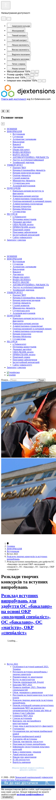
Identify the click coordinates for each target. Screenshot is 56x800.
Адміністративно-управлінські (28, 198)
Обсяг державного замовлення (28, 692)
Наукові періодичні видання (26, 173)
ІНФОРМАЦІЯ (14, 131)
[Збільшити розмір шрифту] (36, 74)
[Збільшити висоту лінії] (32, 77)
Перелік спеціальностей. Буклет (28, 682)
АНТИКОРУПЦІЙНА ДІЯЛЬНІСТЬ (31, 157)
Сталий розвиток (21, 178)
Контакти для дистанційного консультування (27, 722)
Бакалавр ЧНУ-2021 (22, 684)
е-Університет (19, 216)
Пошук (41, 380)
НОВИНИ (12, 129)
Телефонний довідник (23, 162)
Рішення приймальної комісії (27, 736)
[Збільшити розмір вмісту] (37, 71)
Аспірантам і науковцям (24, 139)
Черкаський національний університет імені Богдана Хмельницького (27, 778)
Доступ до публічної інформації (28, 160)
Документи (18, 147)
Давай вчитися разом (23, 754)
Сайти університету (22, 237)
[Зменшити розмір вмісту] (33, 71)
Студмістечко (19, 211)
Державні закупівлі (22, 222)
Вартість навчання (22, 762)
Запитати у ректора (16, 240)
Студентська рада (21, 183)
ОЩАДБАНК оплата (23, 224)
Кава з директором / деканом (27, 752)
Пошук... (5, 380)
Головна (11, 546)
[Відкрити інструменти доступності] (5, 5)
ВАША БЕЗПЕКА (22, 152)
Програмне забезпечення (25, 232)
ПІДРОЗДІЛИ (14, 188)
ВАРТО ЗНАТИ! (21, 154)
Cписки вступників (22, 718)
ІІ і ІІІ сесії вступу (21, 759)
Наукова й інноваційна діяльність (29, 170)
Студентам (18, 136)
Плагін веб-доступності (13, 99)
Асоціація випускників (24, 185)
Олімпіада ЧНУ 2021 (23, 715)
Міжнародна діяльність (24, 180)
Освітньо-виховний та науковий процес (32, 201)
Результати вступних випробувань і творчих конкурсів (30, 673)
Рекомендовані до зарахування (28, 677)
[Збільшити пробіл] (44, 80)
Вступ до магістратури (24, 679)
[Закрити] (9, 19)
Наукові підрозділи (22, 206)
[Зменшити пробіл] (39, 80)
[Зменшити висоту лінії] (28, 77)
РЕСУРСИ (12, 214)
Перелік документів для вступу (28, 741)
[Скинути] (3, 19)
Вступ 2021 (12, 664)
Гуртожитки (19, 728)
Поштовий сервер (21, 229)
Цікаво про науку (21, 149)
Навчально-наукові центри (26, 196)
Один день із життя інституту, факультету (33, 726)
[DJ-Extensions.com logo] (28, 96)
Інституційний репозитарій (26, 235)
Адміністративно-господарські (28, 204)
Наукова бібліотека (22, 209)
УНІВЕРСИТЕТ (15, 165)
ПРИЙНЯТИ (7, 797)
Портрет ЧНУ (19, 167)
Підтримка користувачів (24, 219)
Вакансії (17, 144)
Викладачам (18, 142)
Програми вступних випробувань (29, 744)
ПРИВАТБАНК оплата (24, 227)
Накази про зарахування (24, 757)
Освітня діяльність (22, 175)
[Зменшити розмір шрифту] (32, 74)
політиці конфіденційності (30, 794)
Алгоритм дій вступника (25, 739)
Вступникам (19, 134)
